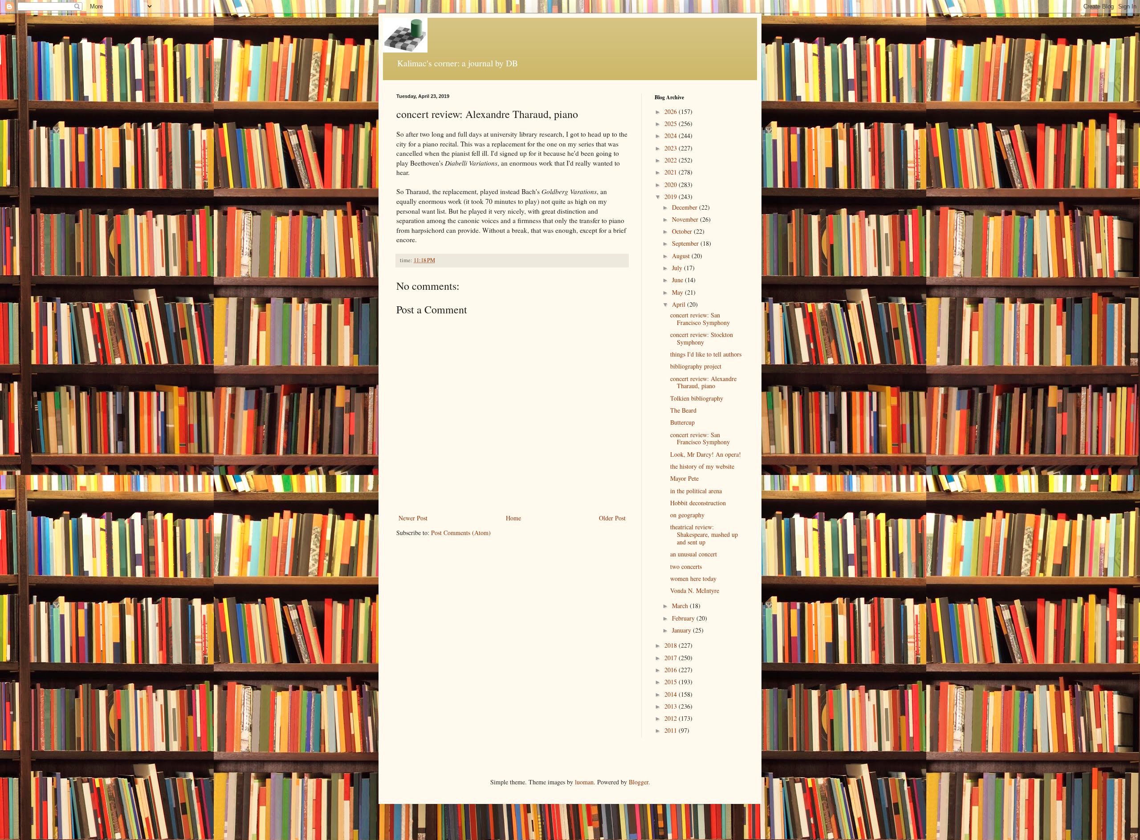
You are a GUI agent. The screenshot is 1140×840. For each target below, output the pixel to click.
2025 (671, 123)
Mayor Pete (684, 478)
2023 (671, 148)
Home (513, 518)
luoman (584, 782)
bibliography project (695, 366)
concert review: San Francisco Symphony (700, 319)
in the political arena (696, 491)
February (684, 618)
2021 (671, 172)
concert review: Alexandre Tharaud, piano (703, 382)
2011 (671, 730)
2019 (671, 196)
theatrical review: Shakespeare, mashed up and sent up (704, 534)
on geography (687, 515)
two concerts (686, 566)
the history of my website (702, 466)
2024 (671, 135)
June (678, 280)
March (681, 605)
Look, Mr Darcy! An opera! (705, 454)
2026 (671, 111)
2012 (671, 718)
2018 (671, 645)
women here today (693, 578)
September (686, 243)
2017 (671, 657)
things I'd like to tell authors (705, 354)
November (686, 219)
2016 (671, 670)
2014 (671, 694)
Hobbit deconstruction (698, 503)
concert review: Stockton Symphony (701, 338)
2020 (671, 184)
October (683, 231)
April (679, 304)
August (682, 256)
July (678, 268)
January (682, 630)
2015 (671, 682)
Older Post (612, 518)
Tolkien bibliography (696, 398)
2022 (671, 160)
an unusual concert (693, 554)
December (685, 207)
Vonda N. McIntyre (694, 590)
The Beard (683, 410)
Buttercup (682, 422)
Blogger (638, 782)
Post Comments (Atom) (461, 532)
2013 (671, 706)
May (678, 292)
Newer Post (413, 518)
